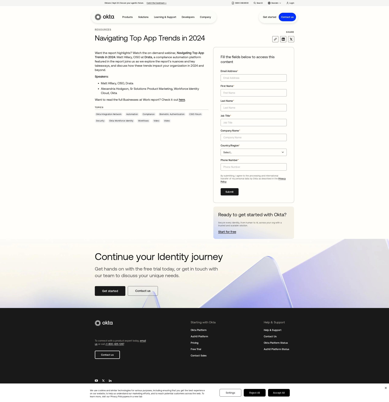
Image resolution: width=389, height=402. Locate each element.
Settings (230, 392)
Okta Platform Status (276, 342)
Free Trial (196, 349)
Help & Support (272, 330)
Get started (269, 17)
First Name (227, 86)
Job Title (226, 115)
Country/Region (230, 145)
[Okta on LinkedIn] (110, 381)
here (182, 99)
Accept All (279, 392)
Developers (188, 17)
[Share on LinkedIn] (283, 39)
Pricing (194, 342)
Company (205, 17)
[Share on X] (291, 39)
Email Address (229, 71)
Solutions (143, 17)
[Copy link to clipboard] (275, 39)
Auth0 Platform (199, 336)
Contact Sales (199, 355)
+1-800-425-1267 (114, 344)
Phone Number (230, 160)
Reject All (254, 392)
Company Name (230, 130)
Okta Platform (199, 330)
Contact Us (270, 336)
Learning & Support (165, 17)
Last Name (227, 100)
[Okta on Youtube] (96, 381)
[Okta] (104, 17)
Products (127, 17)
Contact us (287, 17)
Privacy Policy (126, 396)
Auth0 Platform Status (276, 349)
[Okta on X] (103, 381)
